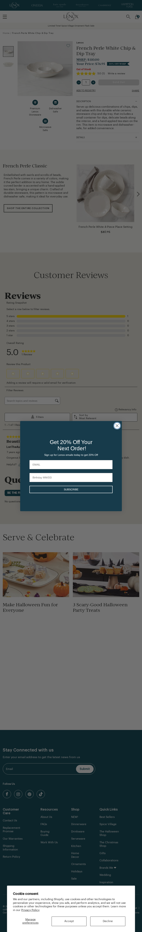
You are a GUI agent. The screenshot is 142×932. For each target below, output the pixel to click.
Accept (69, 921)
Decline (108, 921)
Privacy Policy (30, 910)
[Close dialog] (117, 425)
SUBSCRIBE (71, 489)
